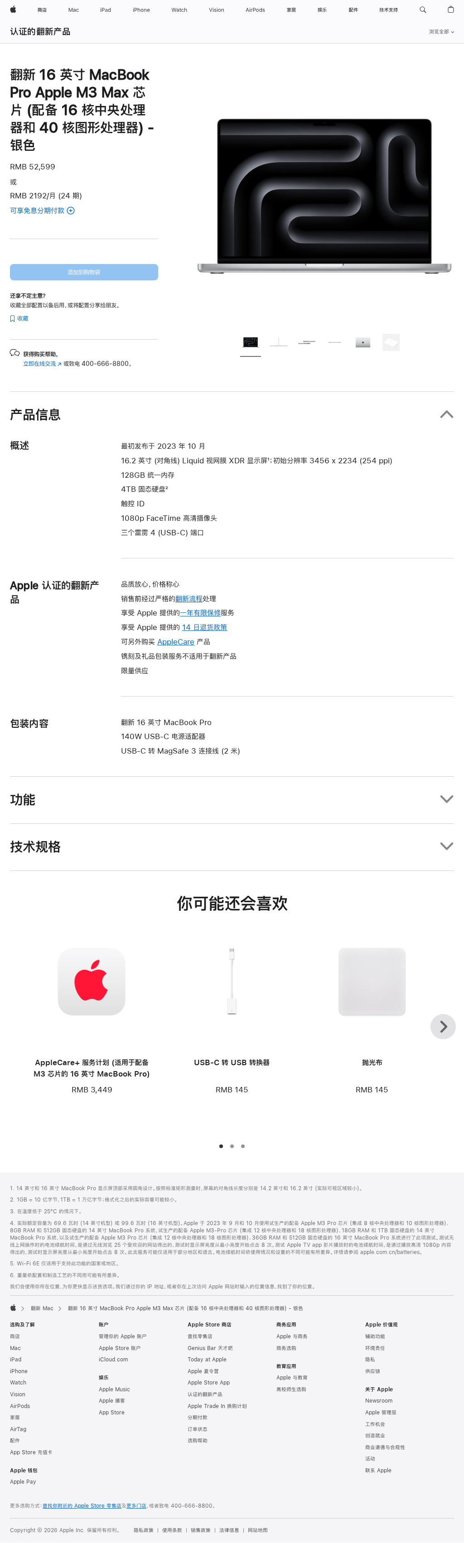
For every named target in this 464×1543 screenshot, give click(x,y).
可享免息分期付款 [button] (54, 211)
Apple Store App (209, 1382)
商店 (15, 1336)
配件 (15, 1440)
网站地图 (258, 1530)
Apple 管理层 (380, 1412)
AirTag (18, 1429)
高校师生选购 (291, 1389)
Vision (17, 1394)
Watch (18, 1382)
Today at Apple (207, 1359)
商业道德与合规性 (385, 1447)
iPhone (19, 1371)
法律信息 (229, 1530)
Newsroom (378, 1401)
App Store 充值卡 (31, 1452)
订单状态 (198, 1429)
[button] (423, 10)
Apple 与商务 (292, 1336)
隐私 (370, 1359)
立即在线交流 (42, 364)
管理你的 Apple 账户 (123, 1336)
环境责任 (375, 1348)
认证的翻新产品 (40, 31)
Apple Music (114, 1389)
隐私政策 (144, 1530)
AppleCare (175, 641)
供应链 (372, 1371)
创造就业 (375, 1435)
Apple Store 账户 (120, 1348)
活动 (370, 1458)
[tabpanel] (324, 195)
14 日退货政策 (204, 627)
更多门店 (136, 1506)
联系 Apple (378, 1470)
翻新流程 (189, 598)
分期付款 (198, 1417)
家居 (15, 1417)
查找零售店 (200, 1336)
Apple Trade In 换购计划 (217, 1406)
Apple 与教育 (292, 1377)
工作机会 (375, 1424)
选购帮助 (198, 1440)
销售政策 (201, 1530)
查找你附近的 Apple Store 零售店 (82, 1506)
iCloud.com (113, 1359)
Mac (15, 1348)
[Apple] (13, 1307)
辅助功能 (375, 1336)
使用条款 (172, 1530)
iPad (15, 1359)
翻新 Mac (42, 1308)
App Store (112, 1412)
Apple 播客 (112, 1401)
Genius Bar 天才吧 (210, 1348)
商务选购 (286, 1348)
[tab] (250, 344)
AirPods (20, 1406)
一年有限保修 (200, 612)
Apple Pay (23, 1482)
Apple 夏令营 (203, 1371)
